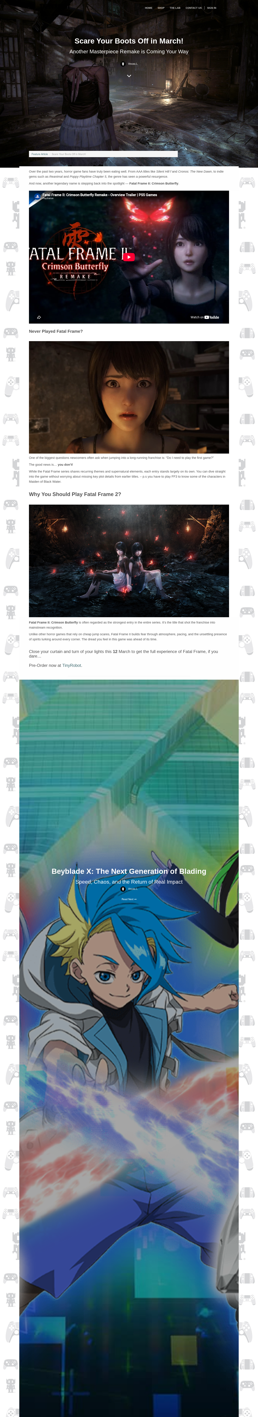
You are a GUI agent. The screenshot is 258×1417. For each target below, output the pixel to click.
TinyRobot (71, 665)
